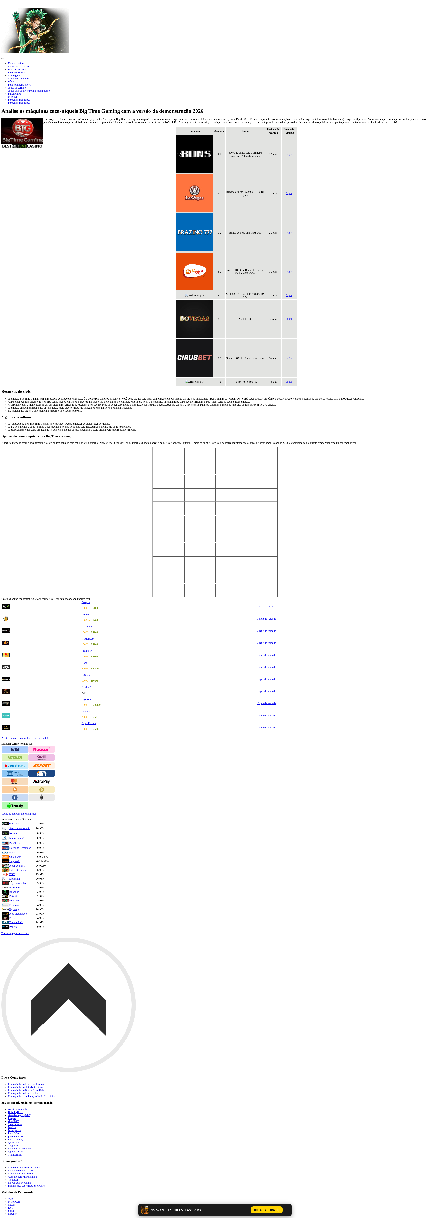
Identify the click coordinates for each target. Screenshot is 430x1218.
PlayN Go (14, 843)
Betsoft (13, 896)
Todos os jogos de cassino (15, 933)
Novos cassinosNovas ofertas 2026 (18, 65)
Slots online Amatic (19, 828)
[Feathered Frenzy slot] (262, 467)
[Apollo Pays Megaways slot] (168, 590)
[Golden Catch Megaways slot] (231, 590)
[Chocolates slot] (231, 454)
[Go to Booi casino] (41, 667)
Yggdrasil (14, 861)
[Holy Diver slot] (262, 562)
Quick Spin (15, 856)
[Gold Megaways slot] (200, 535)
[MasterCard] (15, 781)
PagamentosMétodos (14, 95)
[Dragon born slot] (231, 467)
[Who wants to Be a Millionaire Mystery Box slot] (231, 522)
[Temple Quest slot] (168, 508)
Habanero (14, 887)
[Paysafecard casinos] (15, 765)
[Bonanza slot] (168, 454)
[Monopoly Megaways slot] (262, 481)
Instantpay (87, 650)
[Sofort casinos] (41, 765)
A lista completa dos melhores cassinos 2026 (24, 738)
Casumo (86, 711)
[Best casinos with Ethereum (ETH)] (41, 797)
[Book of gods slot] (200, 454)
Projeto (13, 926)
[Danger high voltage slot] (168, 467)
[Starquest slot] (200, 494)
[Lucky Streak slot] (200, 481)
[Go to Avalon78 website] (41, 691)
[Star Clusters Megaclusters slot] (168, 494)
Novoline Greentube (20, 847)
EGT (12, 874)
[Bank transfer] (15, 773)
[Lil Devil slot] (231, 562)
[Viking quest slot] (262, 508)
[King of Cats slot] (200, 549)
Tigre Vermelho (17, 883)
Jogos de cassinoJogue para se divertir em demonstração (29, 89)
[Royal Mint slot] (231, 549)
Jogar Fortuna (89, 723)
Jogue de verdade (266, 618)
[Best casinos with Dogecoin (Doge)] (41, 789)
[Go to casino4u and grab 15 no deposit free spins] (41, 630)
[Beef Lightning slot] (262, 522)
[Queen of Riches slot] (200, 562)
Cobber (86, 614)
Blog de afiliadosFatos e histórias (17, 71)
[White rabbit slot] (168, 522)
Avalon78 (87, 687)
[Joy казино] (41, 679)
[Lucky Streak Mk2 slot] (231, 481)
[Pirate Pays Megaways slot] (168, 562)
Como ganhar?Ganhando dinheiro (18, 77)
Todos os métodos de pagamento (18, 813)
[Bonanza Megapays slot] (262, 535)
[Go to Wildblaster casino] (41, 643)
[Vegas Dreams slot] (231, 508)
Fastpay (86, 602)
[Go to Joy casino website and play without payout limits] (41, 703)
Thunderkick (16, 922)
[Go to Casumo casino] (41, 715)
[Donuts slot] (200, 467)
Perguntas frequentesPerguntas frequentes (19, 101)
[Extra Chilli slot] (231, 576)
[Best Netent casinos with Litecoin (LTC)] (15, 797)
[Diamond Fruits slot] (262, 576)
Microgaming (16, 838)
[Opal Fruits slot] (168, 576)
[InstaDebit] (41, 773)
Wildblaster (88, 638)
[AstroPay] (41, 781)
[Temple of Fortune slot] (262, 494)
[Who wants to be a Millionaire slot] (200, 522)
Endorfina (14, 878)
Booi (84, 662)
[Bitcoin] (15, 789)
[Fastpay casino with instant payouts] (35, 52)
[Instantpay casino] (41, 655)
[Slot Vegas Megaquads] (231, 535)
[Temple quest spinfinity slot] (200, 508)
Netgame (14, 900)
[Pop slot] (262, 549)
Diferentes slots (17, 870)
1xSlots (86, 675)
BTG (12, 918)
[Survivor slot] (231, 494)
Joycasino (87, 699)
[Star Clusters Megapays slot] (200, 590)
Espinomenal (16, 905)
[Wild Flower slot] (168, 549)
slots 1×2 (14, 823)
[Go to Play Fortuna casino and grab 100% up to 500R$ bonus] (41, 727)
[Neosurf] (41, 749)
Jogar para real (265, 606)
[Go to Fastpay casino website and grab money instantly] (41, 606)
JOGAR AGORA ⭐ (267, 1210)
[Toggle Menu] (2, 58)
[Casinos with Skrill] (41, 757)
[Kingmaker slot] (168, 481)
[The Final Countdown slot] (200, 576)
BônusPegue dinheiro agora (19, 83)
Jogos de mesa (17, 865)
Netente (13, 833)
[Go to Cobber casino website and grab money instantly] (41, 619)
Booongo (14, 891)
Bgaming (14, 909)
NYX (12, 852)
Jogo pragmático (18, 913)
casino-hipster (10, 3)
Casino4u (87, 626)
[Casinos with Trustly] (15, 805)
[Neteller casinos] (15, 757)
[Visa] (15, 749)
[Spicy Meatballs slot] (168, 535)
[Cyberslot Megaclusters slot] (262, 454)
